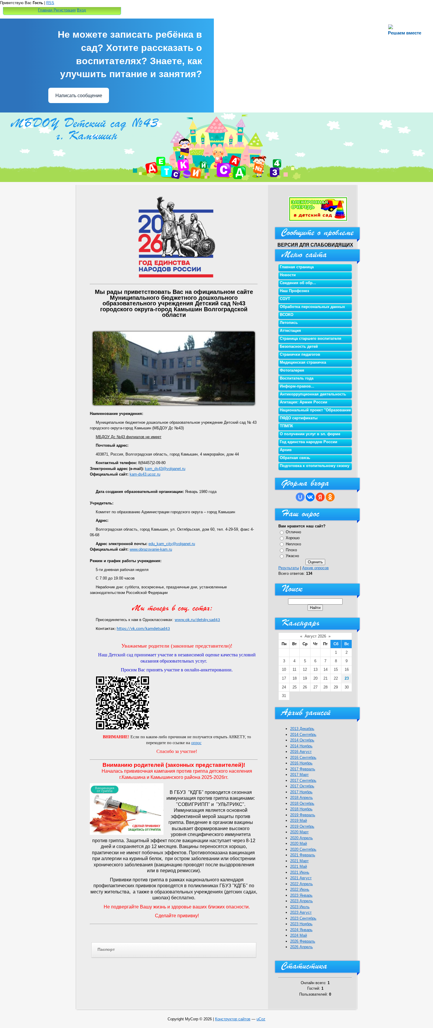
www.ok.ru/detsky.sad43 (197, 620)
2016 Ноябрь (301, 763)
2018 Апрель (301, 797)
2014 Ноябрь (301, 746)
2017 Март (299, 774)
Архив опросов (315, 568)
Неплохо (293, 544)
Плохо (291, 550)
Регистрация (65, 10)
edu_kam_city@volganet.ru (171, 544)
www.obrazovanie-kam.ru (151, 549)
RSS (50, 3)
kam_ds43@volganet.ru (165, 468)
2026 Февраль (302, 941)
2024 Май (298, 935)
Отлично (293, 532)
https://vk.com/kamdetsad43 (143, 629)
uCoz (261, 1019)
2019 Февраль (302, 815)
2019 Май (298, 820)
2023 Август (301, 912)
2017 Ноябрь (301, 792)
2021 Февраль (302, 855)
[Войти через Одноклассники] (330, 497)
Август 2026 (315, 636)
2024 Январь (301, 930)
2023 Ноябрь (301, 924)
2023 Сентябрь (303, 918)
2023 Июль (300, 907)
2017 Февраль (302, 769)
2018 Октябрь (302, 803)
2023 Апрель (301, 901)
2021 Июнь (299, 872)
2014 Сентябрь (303, 734)
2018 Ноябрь (301, 809)
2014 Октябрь (302, 740)
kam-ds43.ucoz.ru (145, 474)
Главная (45, 10)
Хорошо (293, 538)
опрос (196, 743)
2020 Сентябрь (303, 849)
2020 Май (298, 843)
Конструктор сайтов (232, 1019)
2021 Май (298, 866)
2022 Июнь (299, 889)
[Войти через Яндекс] (320, 497)
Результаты (288, 568)
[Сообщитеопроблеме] (315, 234)
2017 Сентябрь (303, 780)
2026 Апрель (301, 947)
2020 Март (299, 832)
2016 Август (301, 751)
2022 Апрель (301, 884)
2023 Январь (301, 895)
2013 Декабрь (302, 728)
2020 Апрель (301, 838)
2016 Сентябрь (303, 757)
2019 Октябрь (302, 826)
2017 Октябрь (302, 786)
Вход (81, 10)
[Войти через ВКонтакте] (310, 497)
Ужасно (292, 556)
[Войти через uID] (300, 497)
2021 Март (299, 861)
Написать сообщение (78, 95)
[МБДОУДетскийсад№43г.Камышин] (86, 128)
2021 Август (301, 878)
